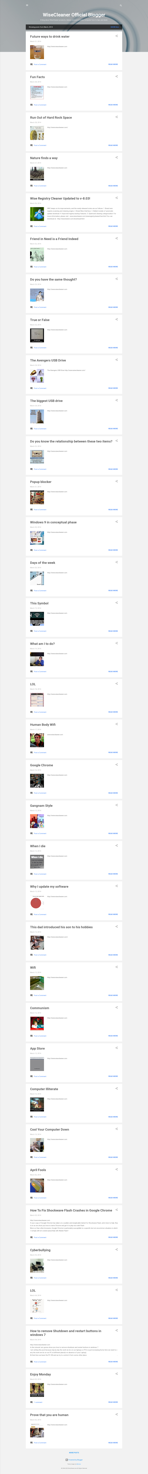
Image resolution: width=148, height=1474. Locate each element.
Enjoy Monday (40, 1374)
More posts (74, 1453)
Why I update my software (49, 886)
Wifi (33, 967)
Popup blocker (40, 482)
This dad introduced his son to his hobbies (61, 927)
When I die (37, 846)
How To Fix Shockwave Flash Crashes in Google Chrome (71, 1210)
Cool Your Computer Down (49, 1129)
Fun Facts (37, 77)
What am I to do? (42, 644)
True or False (40, 320)
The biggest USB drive (46, 401)
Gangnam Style (41, 806)
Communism (39, 1008)
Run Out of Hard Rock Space (51, 117)
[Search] (121, 6)
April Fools (38, 1170)
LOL (33, 684)
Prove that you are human (49, 1415)
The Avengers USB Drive (48, 360)
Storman (79, 1464)
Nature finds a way (44, 158)
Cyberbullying (40, 1250)
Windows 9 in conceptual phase (53, 522)
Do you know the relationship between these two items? (71, 441)
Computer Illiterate (44, 1089)
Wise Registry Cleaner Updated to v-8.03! (60, 198)
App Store (37, 1048)
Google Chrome (41, 765)
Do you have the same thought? (53, 279)
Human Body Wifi (43, 725)
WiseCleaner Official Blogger (74, 15)
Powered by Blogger (75, 1460)
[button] (116, 36)
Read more (113, 64)
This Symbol (39, 603)
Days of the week (42, 563)
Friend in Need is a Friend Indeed (54, 239)
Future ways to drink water (50, 36)
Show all (115, 27)
